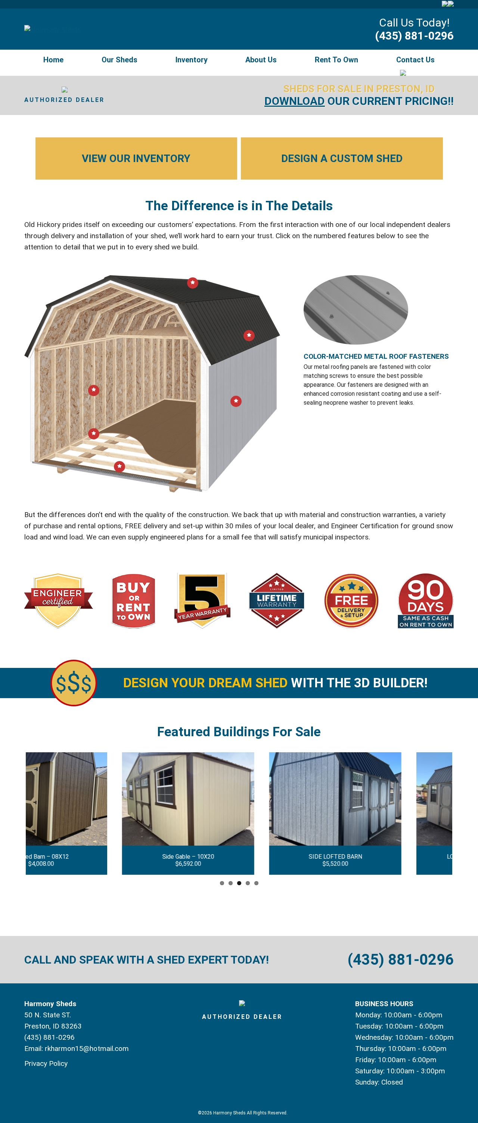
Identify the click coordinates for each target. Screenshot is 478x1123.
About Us (261, 59)
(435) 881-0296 (414, 35)
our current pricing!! (359, 101)
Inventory (192, 59)
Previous (14, 813)
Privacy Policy (46, 1063)
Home (53, 59)
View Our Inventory (136, 158)
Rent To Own (336, 59)
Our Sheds (119, 59)
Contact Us (415, 59)
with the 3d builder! (275, 683)
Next (463, 813)
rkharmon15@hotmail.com (87, 1048)
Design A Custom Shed (342, 158)
